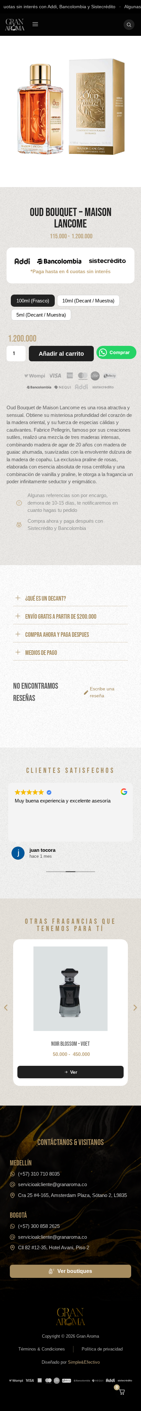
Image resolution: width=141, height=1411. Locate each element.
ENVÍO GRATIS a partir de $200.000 (60, 617)
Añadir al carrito (61, 353)
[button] (35, 25)
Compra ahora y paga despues (57, 635)
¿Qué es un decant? (45, 599)
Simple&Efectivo (84, 1362)
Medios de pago (41, 653)
